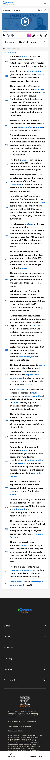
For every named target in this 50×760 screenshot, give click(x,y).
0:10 (6, 76)
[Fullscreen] (46, 35)
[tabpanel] (25, 317)
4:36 (6, 529)
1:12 (6, 183)
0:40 (6, 125)
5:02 (6, 572)
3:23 (6, 399)
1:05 (6, 165)
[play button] (4, 35)
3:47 (6, 437)
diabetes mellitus (33, 396)
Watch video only (9, 52)
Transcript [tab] (10, 42)
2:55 (6, 350)
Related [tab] (11, 756)
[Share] (41, 10)
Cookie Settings (31, 721)
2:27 (6, 301)
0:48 (6, 145)
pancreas (39, 89)
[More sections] (44, 42)
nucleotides (15, 184)
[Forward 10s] (12, 35)
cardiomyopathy (34, 460)
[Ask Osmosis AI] (29, 35)
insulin (34, 392)
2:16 (6, 279)
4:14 (6, 488)
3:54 (6, 462)
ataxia (24, 56)
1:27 (6, 207)
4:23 (6, 508)
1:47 (6, 235)
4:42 (6, 552)
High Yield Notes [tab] (27, 42)
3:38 (6, 421)
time (34, 325)
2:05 (6, 260)
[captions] (37, 35)
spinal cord (19, 509)
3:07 (6, 375)
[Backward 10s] (8, 35)
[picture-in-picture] (33, 35)
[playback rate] (42, 35)
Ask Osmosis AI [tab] (35, 756)
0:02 (6, 61)
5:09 (6, 583)
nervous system (34, 71)
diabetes (21, 581)
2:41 (6, 325)
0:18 (6, 101)
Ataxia (13, 581)
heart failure (24, 463)
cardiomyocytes (26, 356)
